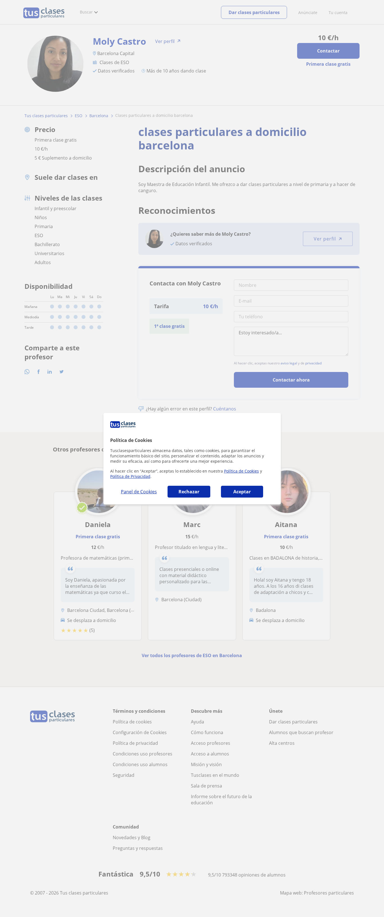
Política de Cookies (241, 471)
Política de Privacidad (130, 476)
